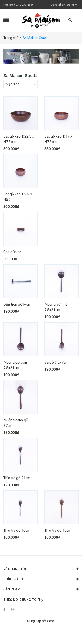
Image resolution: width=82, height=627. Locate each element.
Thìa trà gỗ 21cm (17, 478)
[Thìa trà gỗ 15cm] (61, 507)
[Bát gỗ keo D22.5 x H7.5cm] (20, 113)
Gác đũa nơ (12, 252)
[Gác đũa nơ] (20, 229)
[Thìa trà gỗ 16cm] (20, 507)
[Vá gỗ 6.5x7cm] (61, 339)
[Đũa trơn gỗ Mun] (20, 281)
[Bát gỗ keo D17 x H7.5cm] (61, 113)
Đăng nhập (58, 4)
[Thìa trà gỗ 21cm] (20, 455)
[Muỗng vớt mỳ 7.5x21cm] (61, 281)
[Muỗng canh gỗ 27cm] (20, 397)
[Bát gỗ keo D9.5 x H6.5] (20, 171)
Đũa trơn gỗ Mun (16, 304)
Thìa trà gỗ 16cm (17, 530)
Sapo (51, 621)
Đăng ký (72, 4)
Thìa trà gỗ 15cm (58, 530)
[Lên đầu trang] (72, 613)
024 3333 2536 (24, 4)
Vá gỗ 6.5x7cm (56, 362)
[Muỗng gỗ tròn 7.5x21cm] (20, 339)
